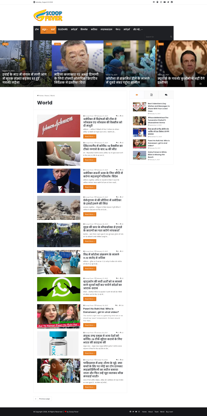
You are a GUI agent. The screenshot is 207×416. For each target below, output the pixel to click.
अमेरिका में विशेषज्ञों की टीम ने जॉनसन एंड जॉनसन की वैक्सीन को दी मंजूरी (102, 122)
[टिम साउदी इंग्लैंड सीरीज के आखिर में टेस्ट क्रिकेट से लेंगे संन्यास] (139, 132)
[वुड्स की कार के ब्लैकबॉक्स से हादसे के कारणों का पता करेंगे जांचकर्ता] (58, 235)
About (150, 412)
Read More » (90, 136)
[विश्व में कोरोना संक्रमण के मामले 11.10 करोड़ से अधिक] (58, 262)
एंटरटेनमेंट (63, 29)
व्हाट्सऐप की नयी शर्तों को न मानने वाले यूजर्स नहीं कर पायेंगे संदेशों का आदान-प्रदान (102, 285)
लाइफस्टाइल (106, 29)
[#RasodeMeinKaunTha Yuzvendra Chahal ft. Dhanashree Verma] (139, 120)
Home (41, 96)
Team (156, 412)
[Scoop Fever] (48, 15)
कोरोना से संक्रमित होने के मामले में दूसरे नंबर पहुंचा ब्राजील (128, 81)
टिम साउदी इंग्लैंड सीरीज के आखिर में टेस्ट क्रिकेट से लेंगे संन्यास (158, 131)
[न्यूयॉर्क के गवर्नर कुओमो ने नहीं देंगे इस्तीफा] (181, 63)
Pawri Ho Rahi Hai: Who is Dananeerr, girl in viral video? (101, 310)
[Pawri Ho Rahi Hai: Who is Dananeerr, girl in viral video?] (58, 316)
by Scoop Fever (72, 412)
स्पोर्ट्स (74, 29)
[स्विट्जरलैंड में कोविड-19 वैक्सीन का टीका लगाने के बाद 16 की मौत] (58, 153)
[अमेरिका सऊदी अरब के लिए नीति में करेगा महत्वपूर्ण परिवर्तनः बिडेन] (58, 181)
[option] (26, 63)
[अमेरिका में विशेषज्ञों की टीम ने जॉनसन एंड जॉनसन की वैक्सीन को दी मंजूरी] (58, 126)
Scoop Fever (89, 116)
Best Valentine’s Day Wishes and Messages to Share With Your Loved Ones (159, 107)
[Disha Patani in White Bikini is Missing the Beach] (139, 155)
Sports (57, 44)
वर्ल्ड (53, 29)
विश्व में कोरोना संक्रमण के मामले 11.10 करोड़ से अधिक (101, 256)
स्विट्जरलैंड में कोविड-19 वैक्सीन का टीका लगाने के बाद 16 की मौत (103, 147)
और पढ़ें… (137, 29)
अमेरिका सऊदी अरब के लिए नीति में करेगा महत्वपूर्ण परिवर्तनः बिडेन (103, 174)
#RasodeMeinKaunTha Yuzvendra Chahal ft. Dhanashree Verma (158, 120)
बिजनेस (84, 29)
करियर (94, 29)
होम (37, 29)
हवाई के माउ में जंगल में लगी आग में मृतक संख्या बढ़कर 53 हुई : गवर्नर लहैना (24, 79)
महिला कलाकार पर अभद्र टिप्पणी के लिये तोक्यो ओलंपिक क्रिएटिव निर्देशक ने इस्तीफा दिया (76, 79)
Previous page (44, 399)
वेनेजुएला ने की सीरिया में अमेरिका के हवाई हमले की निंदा (102, 202)
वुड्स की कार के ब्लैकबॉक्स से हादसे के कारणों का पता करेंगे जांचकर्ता (102, 229)
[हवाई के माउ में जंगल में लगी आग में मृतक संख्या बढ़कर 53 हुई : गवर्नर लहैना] (26, 63)
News (47, 96)
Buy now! (169, 412)
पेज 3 (118, 29)
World (5, 44)
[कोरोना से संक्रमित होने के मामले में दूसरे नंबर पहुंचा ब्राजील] (129, 63)
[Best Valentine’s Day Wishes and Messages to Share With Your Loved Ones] (139, 106)
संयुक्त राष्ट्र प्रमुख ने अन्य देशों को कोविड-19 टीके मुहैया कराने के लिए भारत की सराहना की (102, 339)
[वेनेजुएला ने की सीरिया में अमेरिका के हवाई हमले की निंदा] (58, 208)
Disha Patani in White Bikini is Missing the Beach (157, 154)
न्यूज (44, 29)
